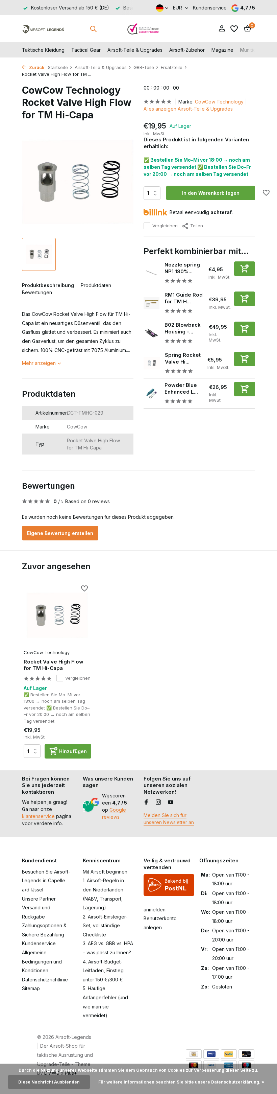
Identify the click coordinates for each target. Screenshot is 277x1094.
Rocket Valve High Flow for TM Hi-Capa (53, 665)
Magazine (222, 50)
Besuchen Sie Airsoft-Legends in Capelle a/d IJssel (46, 880)
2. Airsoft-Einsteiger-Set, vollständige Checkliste (105, 925)
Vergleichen (165, 225)
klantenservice (38, 816)
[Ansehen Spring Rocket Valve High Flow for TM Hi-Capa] (152, 363)
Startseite (58, 67)
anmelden (155, 909)
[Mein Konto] (222, 28)
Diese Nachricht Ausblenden (49, 1082)
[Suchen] (93, 28)
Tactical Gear (86, 50)
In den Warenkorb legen (211, 193)
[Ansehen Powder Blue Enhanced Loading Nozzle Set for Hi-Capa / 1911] (151, 393)
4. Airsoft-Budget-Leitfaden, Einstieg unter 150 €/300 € (103, 970)
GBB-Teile (143, 67)
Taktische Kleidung (43, 50)
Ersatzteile (171, 67)
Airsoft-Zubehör (187, 50)
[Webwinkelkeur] (143, 28)
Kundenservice (210, 7)
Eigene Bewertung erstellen (60, 533)
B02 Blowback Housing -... (183, 328)
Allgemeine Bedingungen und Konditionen (42, 961)
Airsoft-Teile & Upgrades (134, 50)
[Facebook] (146, 802)
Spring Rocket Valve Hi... (183, 358)
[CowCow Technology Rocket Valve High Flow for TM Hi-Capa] (57, 615)
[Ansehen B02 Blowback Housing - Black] (151, 333)
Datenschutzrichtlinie (45, 979)
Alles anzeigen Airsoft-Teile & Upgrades (188, 109)
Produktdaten (96, 285)
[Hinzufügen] (244, 268)
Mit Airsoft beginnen (105, 872)
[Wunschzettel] (234, 28)
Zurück (36, 67)
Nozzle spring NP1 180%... (182, 268)
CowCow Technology (219, 101)
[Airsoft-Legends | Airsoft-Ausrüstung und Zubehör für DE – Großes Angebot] (43, 28)
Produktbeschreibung (48, 285)
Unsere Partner (39, 899)
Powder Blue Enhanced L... (181, 388)
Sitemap (31, 988)
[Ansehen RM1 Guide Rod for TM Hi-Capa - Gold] (151, 303)
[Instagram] (158, 802)
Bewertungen (37, 292)
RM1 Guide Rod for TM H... (184, 298)
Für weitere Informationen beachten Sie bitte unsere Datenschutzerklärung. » (181, 1082)
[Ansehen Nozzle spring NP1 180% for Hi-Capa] (151, 273)
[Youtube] (170, 802)
